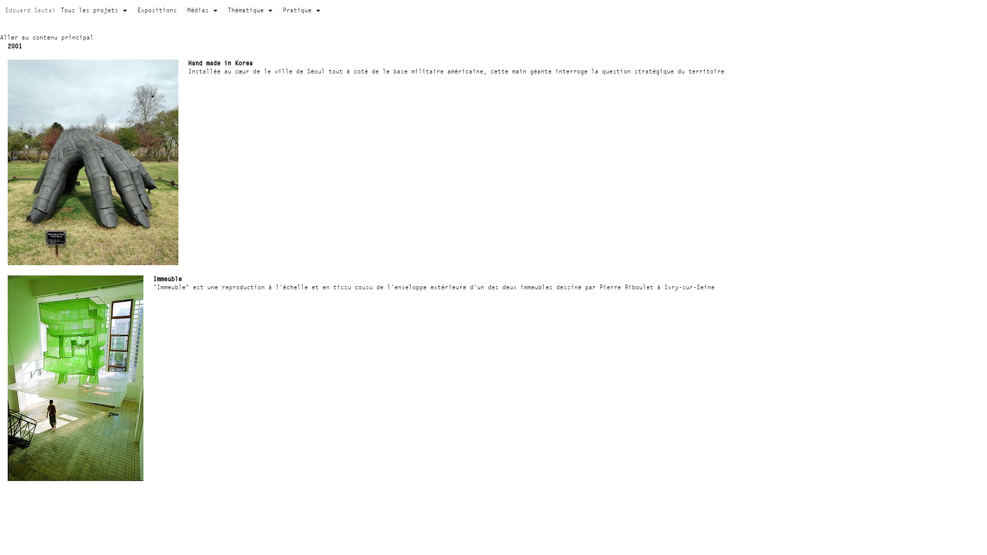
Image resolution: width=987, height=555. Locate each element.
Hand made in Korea (220, 63)
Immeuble (167, 279)
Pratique (299, 10)
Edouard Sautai (30, 10)
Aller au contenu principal (47, 37)
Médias (199, 10)
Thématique (247, 10)
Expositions (157, 10)
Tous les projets (91, 10)
